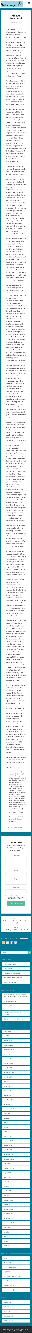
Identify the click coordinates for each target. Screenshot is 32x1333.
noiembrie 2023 (8, 1077)
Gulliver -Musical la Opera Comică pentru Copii (16, 921)
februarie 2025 (8, 1059)
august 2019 (7, 1227)
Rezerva (14, 1001)
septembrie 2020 (9, 1168)
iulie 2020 (7, 1177)
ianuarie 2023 (8, 1095)
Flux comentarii (8, 1316)
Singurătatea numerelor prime (13, 977)
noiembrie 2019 (8, 1213)
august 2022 (7, 1113)
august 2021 (7, 1163)
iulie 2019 (7, 1232)
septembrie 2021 (9, 1159)
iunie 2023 (7, 1081)
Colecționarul (8, 968)
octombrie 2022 (9, 1104)
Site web (16, 888)
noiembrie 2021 (8, 1150)
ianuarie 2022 (8, 1145)
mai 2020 (6, 1186)
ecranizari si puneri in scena (12, 1276)
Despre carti (7, 1006)
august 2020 (7, 1173)
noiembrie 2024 (8, 1063)
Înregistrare (7, 1302)
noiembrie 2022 (8, 1100)
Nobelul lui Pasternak (20, 1019)
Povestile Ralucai (9, 1281)
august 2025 (7, 1054)
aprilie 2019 (7, 1245)
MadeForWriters (19, 1331)
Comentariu (16, 855)
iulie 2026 (7, 1036)
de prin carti (7, 1271)
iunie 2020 (7, 1182)
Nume (16, 870)
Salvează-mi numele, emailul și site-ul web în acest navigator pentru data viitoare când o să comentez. (16, 897)
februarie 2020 (8, 1200)
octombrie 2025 (9, 1045)
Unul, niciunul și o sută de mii (12, 973)
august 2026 (7, 1031)
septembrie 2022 (9, 1109)
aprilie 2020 (7, 1191)
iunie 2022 (7, 1122)
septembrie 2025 (9, 1049)
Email (16, 879)
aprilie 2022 (7, 1131)
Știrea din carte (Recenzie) (14, 827)
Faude (5, 994)
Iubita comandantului (10, 982)
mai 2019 (6, 1241)
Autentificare (8, 1307)
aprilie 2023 (7, 1086)
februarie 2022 (8, 1141)
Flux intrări (7, 1311)
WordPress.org (8, 1320)
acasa (5, 1258)
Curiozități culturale (10, 1267)
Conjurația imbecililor (10, 964)
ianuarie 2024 (8, 1068)
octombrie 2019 (9, 1218)
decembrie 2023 (9, 1072)
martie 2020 (7, 1195)
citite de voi (7, 1262)
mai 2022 (6, 1127)
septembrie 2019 (9, 1223)
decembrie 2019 (9, 1209)
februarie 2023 (8, 1090)
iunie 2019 (7, 1236)
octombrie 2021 (9, 1154)
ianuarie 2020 (8, 1204)
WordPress (25, 1329)
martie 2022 (7, 1136)
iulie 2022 (7, 1118)
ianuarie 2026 (8, 1040)
